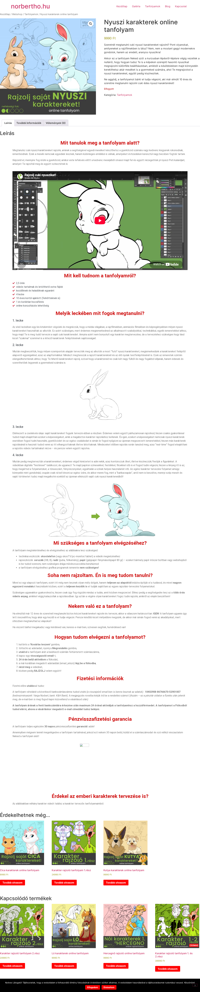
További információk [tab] (28, 122)
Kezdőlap (121, 6)
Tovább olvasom (12, 882)
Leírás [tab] (8, 122)
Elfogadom (92, 987)
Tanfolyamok (152, 6)
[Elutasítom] (195, 985)
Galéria (136, 6)
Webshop (17, 14)
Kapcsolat (181, 6)
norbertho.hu (30, 6)
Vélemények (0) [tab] (56, 122)
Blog (167, 6)
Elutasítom (109, 987)
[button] (90, 23)
